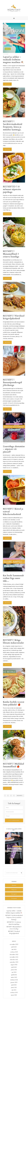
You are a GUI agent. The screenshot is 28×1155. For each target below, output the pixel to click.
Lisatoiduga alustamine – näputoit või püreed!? (14, 449)
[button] (14, 18)
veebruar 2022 (14, 980)
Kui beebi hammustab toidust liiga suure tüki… (13, 578)
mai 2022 (14, 972)
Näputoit (5, 443)
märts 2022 (14, 977)
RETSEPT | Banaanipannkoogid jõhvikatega (12, 382)
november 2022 (14, 957)
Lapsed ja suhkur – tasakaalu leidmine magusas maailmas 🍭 (13, 60)
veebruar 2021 (14, 992)
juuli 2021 (14, 985)
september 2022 (14, 962)
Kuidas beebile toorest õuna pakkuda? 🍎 (13, 703)
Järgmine (20, 795)
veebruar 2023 (14, 952)
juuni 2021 (14, 987)
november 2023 (14, 944)
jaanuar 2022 (14, 982)
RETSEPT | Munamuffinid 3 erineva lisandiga (11, 254)
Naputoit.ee (14, 8)
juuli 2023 (14, 947)
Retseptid (5, 118)
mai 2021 (14, 990)
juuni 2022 (14, 969)
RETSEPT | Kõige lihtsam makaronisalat (13, 641)
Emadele (14, 885)
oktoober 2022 (14, 959)
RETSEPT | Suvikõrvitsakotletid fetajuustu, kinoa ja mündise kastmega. (12, 125)
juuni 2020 (14, 995)
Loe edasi (7, 84)
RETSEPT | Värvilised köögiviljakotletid (13, 317)
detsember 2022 (14, 954)
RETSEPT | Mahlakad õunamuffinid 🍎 (13, 765)
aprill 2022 (14, 975)
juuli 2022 (14, 967)
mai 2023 (14, 949)
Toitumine (5, 54)
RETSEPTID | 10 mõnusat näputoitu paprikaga (12, 189)
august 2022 (14, 964)
